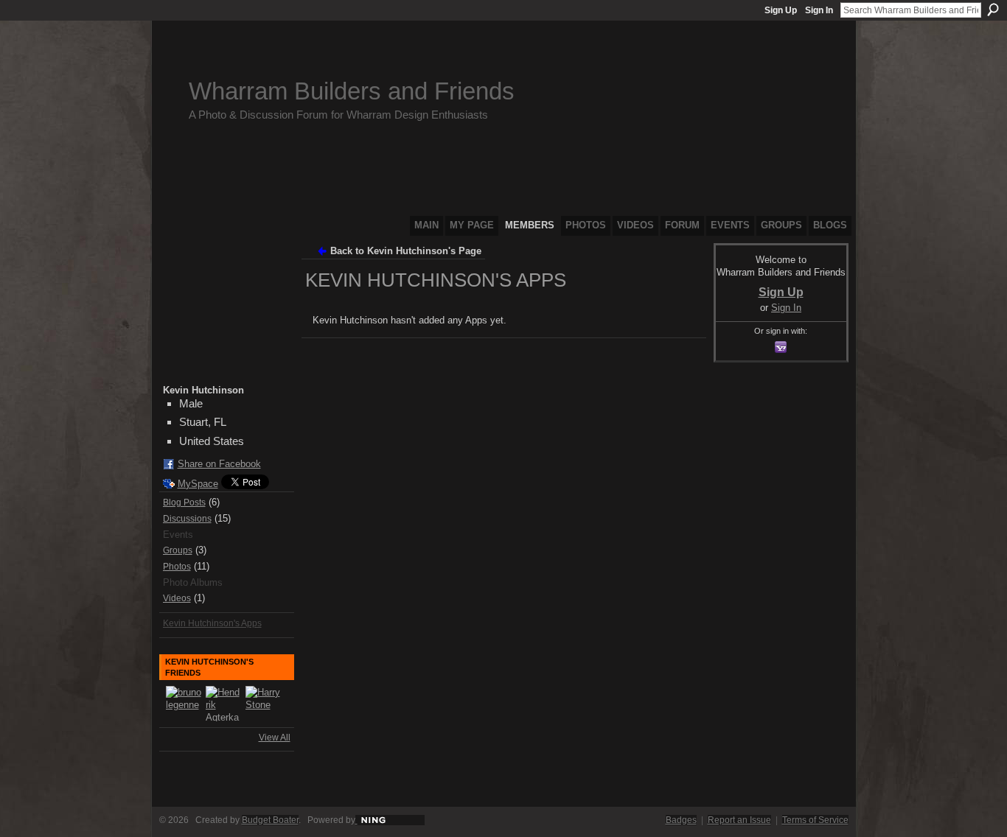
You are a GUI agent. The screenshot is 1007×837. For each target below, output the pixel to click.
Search (993, 9)
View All (274, 737)
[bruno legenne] (183, 703)
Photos (177, 566)
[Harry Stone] (263, 703)
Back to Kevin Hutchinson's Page (405, 250)
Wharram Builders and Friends (352, 91)
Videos (177, 598)
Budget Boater (270, 820)
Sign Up (780, 10)
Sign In (819, 10)
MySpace (198, 483)
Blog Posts (184, 502)
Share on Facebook (219, 463)
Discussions (187, 519)
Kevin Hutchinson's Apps (212, 623)
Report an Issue (739, 820)
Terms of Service (815, 820)
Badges (681, 820)
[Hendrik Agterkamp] (223, 703)
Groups (177, 550)
